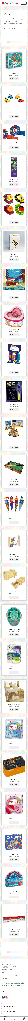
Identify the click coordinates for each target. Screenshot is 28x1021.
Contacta (5, 1016)
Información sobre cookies (9, 1011)
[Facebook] (3, 997)
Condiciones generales (8, 1006)
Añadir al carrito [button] (14, 78)
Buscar (14, 1019)
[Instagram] (6, 997)
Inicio (4, 8)
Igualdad (5, 1013)
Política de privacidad (8, 1004)
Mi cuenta (4, 1019)
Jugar (7, 8)
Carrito (21, 1018)
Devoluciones (6, 1009)
